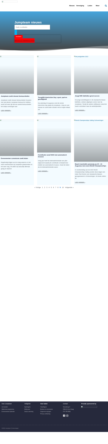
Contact (65, 404)
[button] (106, 5)
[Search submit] (15, 32)
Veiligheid (27, 404)
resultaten (18, 36)
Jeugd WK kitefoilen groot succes (87, 96)
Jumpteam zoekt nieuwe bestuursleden (15, 96)
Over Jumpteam (7, 404)
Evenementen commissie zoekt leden (14, 158)
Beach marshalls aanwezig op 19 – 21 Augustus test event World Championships (90, 165)
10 (63, 187)
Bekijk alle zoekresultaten (25, 41)
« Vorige (37, 187)
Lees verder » (6, 110)
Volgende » (69, 187)
